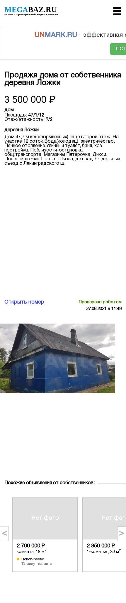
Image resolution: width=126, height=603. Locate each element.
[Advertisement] (63, 232)
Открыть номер (24, 302)
